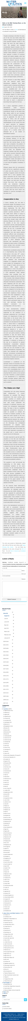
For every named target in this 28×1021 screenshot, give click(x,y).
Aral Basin (6, 916)
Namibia (6, 823)
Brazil (5, 733)
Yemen (6, 906)
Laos (5, 800)
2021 (5, 655)
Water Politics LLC (11, 1014)
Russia (5, 852)
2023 (5, 648)
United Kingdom (8, 895)
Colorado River (7, 924)
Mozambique (7, 819)
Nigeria (6, 831)
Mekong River (7, 947)
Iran (5, 780)
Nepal (5, 825)
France (6, 765)
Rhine (5, 969)
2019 (5, 662)
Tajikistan (6, 873)
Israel (5, 784)
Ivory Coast (7, 788)
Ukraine (6, 893)
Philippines (6, 844)
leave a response (14, 551)
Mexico (6, 813)
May (6, 625)
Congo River (7, 926)
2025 (5, 641)
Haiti (5, 774)
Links (4, 993)
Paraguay (6, 840)
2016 (5, 672)
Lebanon (6, 801)
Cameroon (6, 737)
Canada (6, 741)
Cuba (5, 751)
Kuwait (6, 796)
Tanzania (6, 875)
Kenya (5, 794)
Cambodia (6, 735)
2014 (5, 679)
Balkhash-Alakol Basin (9, 918)
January (7, 638)
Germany (6, 766)
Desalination (7, 984)
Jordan (6, 790)
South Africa (7, 862)
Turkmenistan (7, 885)
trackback (23, 551)
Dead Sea (6, 930)
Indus (5, 940)
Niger (5, 829)
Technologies (6, 982)
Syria (5, 869)
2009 (5, 696)
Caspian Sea (7, 922)
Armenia (6, 718)
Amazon (6, 914)
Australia (6, 720)
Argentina (6, 716)
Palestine (6, 836)
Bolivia (5, 730)
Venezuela (6, 903)
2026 (5, 613)
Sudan (11, 547)
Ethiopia (4, 547)
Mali (5, 811)
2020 (5, 658)
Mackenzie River (8, 945)
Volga (5, 977)
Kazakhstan (7, 792)
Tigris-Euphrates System (10, 975)
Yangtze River (7, 979)
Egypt (24, 545)
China (5, 747)
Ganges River (7, 934)
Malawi (6, 805)
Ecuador (6, 759)
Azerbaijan (6, 722)
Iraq (5, 782)
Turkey (5, 883)
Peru (5, 842)
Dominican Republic (9, 757)
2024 (5, 644)
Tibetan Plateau (8, 973)
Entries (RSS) (6, 1006)
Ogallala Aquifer (8, 963)
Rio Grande (7, 971)
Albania (6, 712)
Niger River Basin (8, 957)
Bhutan (6, 728)
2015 (5, 675)
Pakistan (6, 834)
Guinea (6, 772)
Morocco (6, 817)
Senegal (6, 856)
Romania (6, 850)
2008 (5, 699)
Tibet (5, 879)
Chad (5, 743)
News (4, 991)
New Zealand (7, 827)
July (6, 618)
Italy (5, 786)
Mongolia (6, 815)
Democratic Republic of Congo (11, 755)
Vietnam (6, 904)
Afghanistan (7, 710)
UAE (5, 889)
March (6, 631)
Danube (6, 928)
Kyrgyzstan (7, 798)
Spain (5, 866)
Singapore (6, 858)
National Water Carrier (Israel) (11, 990)
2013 (5, 682)
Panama (6, 838)
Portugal (6, 846)
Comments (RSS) (7, 1008)
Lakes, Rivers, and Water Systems (11, 913)
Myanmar (6, 821)
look (16, 29)
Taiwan (6, 871)
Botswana (6, 732)
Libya (5, 803)
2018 (5, 665)
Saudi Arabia (7, 854)
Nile (8, 547)
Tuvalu (5, 887)
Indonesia (6, 778)
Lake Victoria (7, 944)
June (6, 621)
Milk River (6, 949)
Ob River (6, 961)
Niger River (7, 953)
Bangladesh (7, 726)
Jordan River (7, 942)
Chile (5, 745)
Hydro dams (7, 988)
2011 (5, 689)
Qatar (5, 848)
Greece (6, 768)
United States (7, 897)
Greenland (6, 770)
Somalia (6, 860)
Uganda (6, 891)
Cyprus (6, 753)
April (6, 628)
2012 (5, 686)
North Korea (7, 833)
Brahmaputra (7, 920)
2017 (5, 668)
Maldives (6, 809)
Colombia (6, 749)
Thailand (6, 877)
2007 (5, 703)
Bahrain (6, 724)
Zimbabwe (6, 910)
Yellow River (7, 980)
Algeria (6, 714)
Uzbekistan (7, 901)
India (5, 776)
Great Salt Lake (8, 938)
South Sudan (7, 864)
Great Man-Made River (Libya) (11, 986)
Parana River (7, 967)
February (7, 634)
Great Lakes (7, 936)
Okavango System (8, 965)
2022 (5, 651)
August (6, 615)
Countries (5, 709)
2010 (5, 692)
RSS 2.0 (24, 549)
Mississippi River (8, 951)
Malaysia (6, 807)
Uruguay (6, 899)
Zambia (6, 908)
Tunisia (6, 881)
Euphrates (6, 932)
